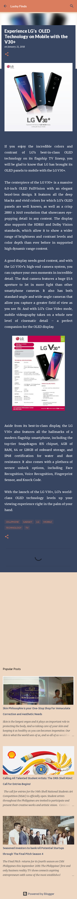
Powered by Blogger (40, 893)
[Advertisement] (38, 616)
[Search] (72, 6)
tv (27, 527)
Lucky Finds (18, 6)
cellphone (12, 521)
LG (37, 521)
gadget (27, 521)
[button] (6, 54)
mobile (48, 521)
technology (13, 527)
